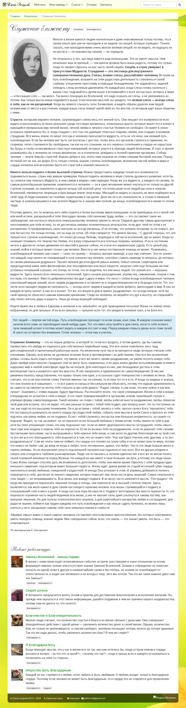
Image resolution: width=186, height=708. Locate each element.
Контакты (106, 4)
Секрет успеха (36, 590)
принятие (31, 583)
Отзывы (91, 4)
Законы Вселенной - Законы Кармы (52, 556)
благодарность (94, 29)
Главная (15, 16)
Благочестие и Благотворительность (53, 615)
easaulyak (75, 698)
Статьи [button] (76, 4)
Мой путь (40, 4)
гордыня (47, 688)
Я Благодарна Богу (40, 644)
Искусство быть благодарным (48, 670)
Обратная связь (54, 698)
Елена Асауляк (18, 4)
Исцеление (30, 16)
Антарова (78, 29)
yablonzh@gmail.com (95, 698)
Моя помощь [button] (57, 4)
